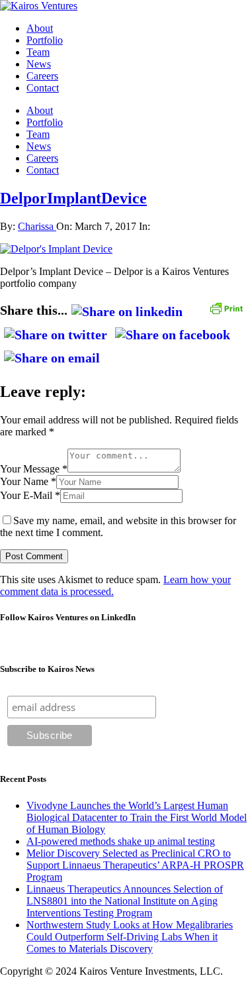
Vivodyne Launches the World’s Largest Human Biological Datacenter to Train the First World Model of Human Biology (136, 817)
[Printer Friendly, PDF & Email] (226, 307)
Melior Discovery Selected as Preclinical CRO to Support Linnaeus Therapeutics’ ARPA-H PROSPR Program (135, 865)
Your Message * (33, 468)
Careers (42, 76)
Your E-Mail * (30, 495)
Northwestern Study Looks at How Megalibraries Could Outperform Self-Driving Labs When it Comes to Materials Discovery (129, 936)
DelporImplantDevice (73, 198)
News (38, 64)
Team (38, 52)
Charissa (37, 226)
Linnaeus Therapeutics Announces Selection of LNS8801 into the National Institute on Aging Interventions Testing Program (124, 900)
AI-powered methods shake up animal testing (120, 841)
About (39, 28)
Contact (42, 87)
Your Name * (28, 481)
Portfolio (44, 40)
